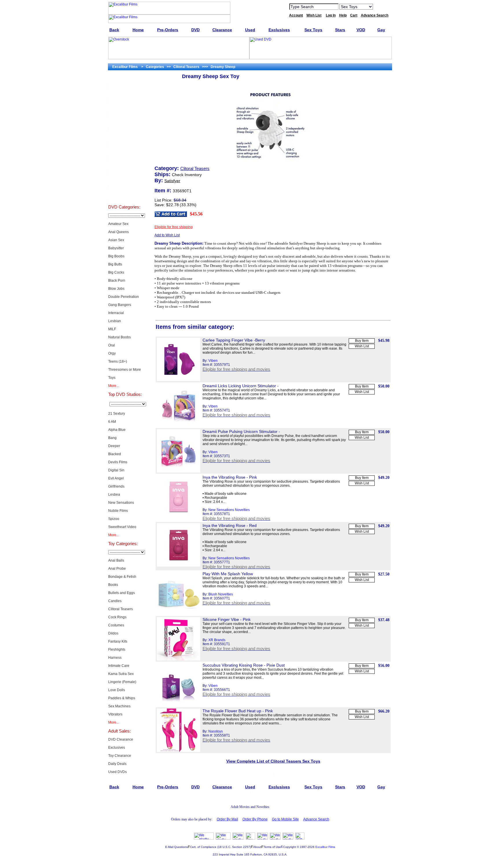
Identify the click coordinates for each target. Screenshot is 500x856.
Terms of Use (272, 846)
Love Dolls (116, 690)
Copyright (289, 846)
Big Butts (115, 264)
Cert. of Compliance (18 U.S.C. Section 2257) (220, 846)
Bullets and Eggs (121, 593)
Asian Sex (116, 240)
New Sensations (121, 503)
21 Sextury (116, 414)
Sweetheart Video (122, 527)
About (257, 846)
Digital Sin (116, 470)
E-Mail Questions (176, 846)
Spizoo (113, 519)
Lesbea (114, 494)
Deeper (114, 446)
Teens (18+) (117, 361)
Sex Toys (124, 122)
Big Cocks (116, 272)
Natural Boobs (119, 337)
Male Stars (124, 180)
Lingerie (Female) (122, 682)
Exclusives (124, 93)
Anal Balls (116, 560)
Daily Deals (117, 764)
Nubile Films (118, 511)
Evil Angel (116, 478)
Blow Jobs (116, 289)
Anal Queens (118, 232)
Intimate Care (118, 666)
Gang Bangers (119, 305)
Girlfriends (116, 486)
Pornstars (124, 165)
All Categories (124, 136)
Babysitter (116, 248)
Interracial (116, 313)
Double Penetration (123, 297)
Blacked (114, 454)
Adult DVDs (124, 79)
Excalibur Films (325, 846)
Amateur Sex (118, 224)
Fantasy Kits (117, 641)
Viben (213, 361)
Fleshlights (116, 649)
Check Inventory (187, 174)
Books (113, 585)
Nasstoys (215, 731)
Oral (111, 345)
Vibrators (115, 714)
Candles (115, 601)
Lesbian (114, 321)
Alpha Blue (117, 430)
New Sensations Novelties (229, 510)
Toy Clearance (119, 756)
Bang (112, 438)
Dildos (113, 633)
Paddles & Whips (121, 698)
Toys (111, 378)
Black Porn (116, 280)
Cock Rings (117, 617)
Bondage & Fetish (122, 577)
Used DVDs (124, 108)
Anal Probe (117, 569)
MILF (112, 329)
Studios (124, 151)
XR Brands (216, 640)
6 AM (112, 422)
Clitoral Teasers (120, 609)
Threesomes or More (124, 370)
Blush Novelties (220, 594)
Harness (115, 658)
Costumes (116, 625)
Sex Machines (119, 706)
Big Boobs (116, 256)
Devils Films (117, 462)
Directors (124, 194)
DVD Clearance (120, 739)
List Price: (163, 200)
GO (381, 6)
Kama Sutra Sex (121, 674)
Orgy (112, 353)
